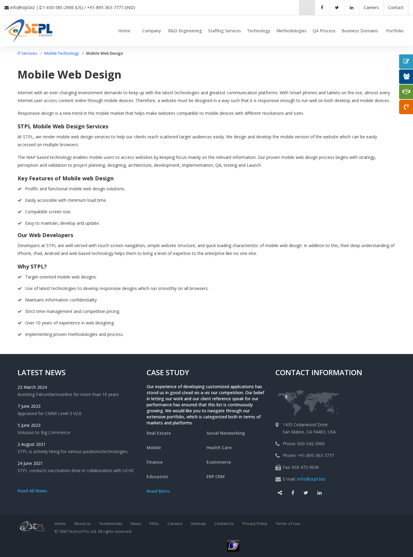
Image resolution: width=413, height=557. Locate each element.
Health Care (219, 447)
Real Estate (159, 433)
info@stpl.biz (22, 7)
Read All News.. (33, 491)
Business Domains (360, 31)
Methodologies (291, 31)
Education (157, 476)
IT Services (27, 53)
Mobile (154, 447)
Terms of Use (288, 523)
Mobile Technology (61, 53)
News (136, 523)
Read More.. (159, 491)
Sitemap (198, 523)
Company (151, 31)
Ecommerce (219, 462)
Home (124, 31)
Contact (396, 7)
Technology (258, 31)
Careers (174, 523)
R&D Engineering (185, 31)
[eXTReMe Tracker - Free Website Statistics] (233, 545)
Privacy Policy (254, 523)
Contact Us (224, 523)
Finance (155, 462)
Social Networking (226, 433)
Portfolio (395, 31)
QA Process (324, 31)
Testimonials (110, 523)
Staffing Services (224, 31)
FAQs (154, 523)
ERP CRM (216, 476)
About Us (82, 523)
